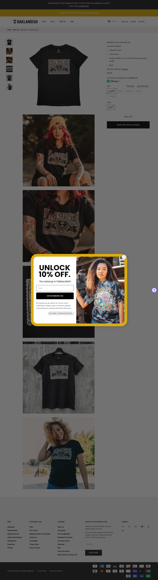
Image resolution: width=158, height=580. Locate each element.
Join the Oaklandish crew (55, 296)
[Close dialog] (124, 257)
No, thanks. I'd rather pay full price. (60, 313)
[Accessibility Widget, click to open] (154, 290)
